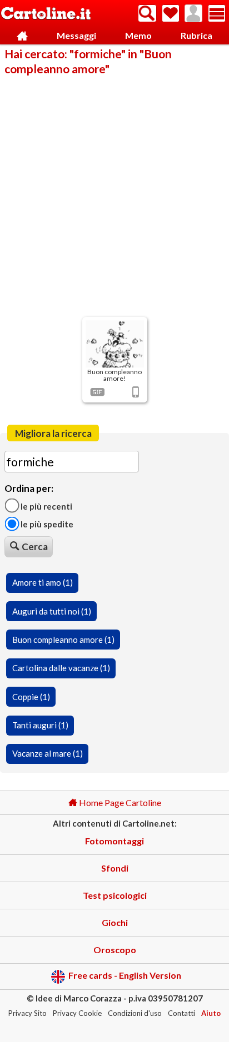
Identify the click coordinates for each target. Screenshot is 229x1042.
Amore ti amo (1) (42, 582)
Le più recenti (45, 506)
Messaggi (76, 35)
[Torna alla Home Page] (46, 14)
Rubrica (196, 35)
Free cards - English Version (124, 975)
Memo (138, 35)
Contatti (181, 1013)
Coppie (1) (31, 697)
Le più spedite (46, 524)
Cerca (35, 546)
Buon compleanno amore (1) (63, 640)
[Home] (22, 35)
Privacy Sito (27, 1013)
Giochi (115, 922)
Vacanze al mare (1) (47, 753)
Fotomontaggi (114, 840)
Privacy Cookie (77, 1013)
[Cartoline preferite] (171, 13)
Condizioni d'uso (135, 1013)
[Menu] (217, 13)
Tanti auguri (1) (40, 725)
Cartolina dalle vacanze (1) (61, 668)
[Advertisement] (114, 195)
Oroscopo (114, 949)
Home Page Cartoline (119, 802)
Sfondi (114, 868)
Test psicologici (115, 895)
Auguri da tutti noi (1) (51, 611)
